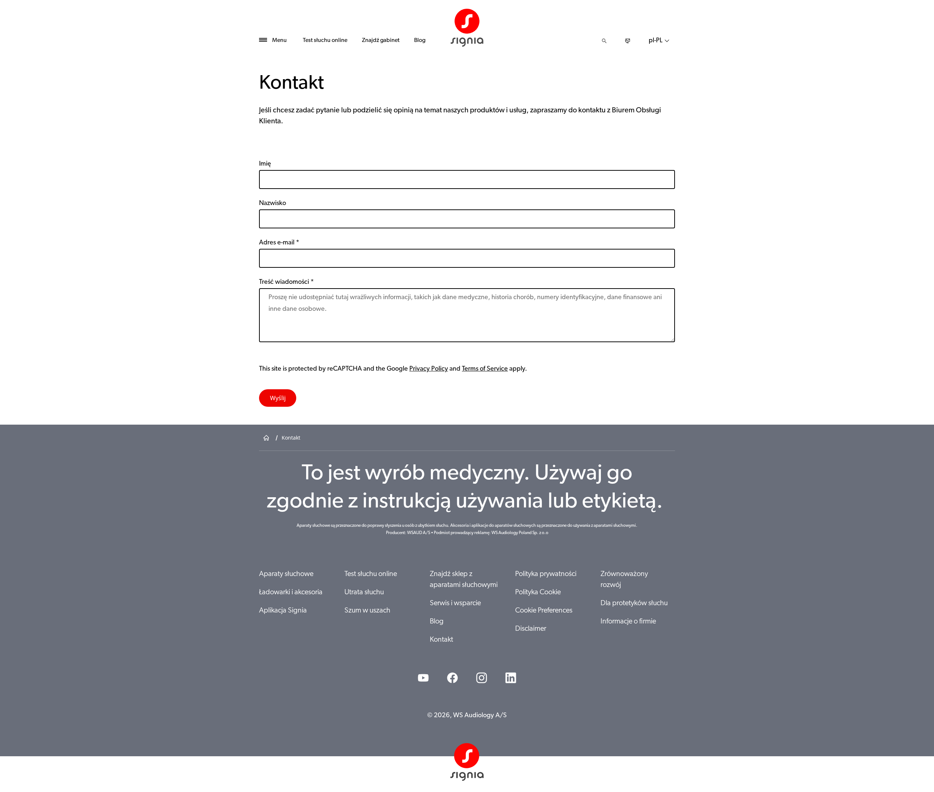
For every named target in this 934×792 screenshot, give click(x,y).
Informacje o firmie (628, 621)
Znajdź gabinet (381, 40)
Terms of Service (485, 369)
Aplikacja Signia (283, 610)
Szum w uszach (367, 610)
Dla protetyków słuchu (634, 603)
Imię (265, 164)
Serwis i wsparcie (455, 603)
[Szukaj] (604, 41)
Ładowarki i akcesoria (291, 592)
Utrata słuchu (364, 592)
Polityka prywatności (545, 574)
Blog (419, 40)
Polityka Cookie (538, 592)
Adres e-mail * (279, 243)
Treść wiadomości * (286, 282)
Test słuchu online (325, 40)
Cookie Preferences (543, 610)
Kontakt (441, 640)
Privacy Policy (428, 369)
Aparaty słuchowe (286, 574)
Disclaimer (530, 629)
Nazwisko (272, 203)
